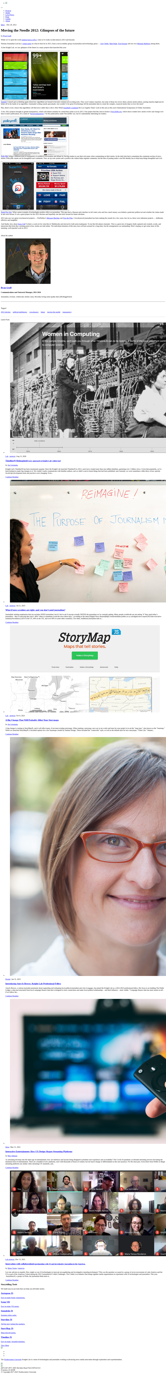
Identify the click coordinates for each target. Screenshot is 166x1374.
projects (12, 456)
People (7, 979)
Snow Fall (21, 224)
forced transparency (37, 114)
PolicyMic (4, 156)
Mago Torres (12, 1268)
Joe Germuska (13, 465)
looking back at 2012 (29, 40)
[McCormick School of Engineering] (2, 1366)
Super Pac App (6, 212)
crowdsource (34, 312)
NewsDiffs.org (116, 112)
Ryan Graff (7, 36)
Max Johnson (12, 1156)
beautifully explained (70, 108)
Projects (8, 11)
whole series (26, 44)
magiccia (21, 1268)
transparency (67, 312)
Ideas (3, 25)
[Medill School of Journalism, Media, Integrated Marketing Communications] (2, 1364)
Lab (6, 456)
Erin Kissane (122, 44)
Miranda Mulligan (143, 44)
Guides (8, 19)
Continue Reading (11, 477)
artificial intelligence (20, 312)
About (7, 21)
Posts (7, 17)
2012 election (6, 312)
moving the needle (53, 312)
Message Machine (53, 218)
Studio (7, 13)
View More (5, 1345)
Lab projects (9, 1259)
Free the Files (68, 218)
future (43, 312)
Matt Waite (113, 44)
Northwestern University (13, 1359)
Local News (9, 15)
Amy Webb (104, 44)
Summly (4, 102)
